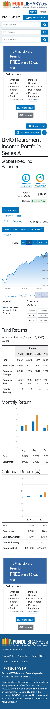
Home (4, 17)
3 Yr (29, 242)
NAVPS (7, 235)
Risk (19, 215)
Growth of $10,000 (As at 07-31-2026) (23, 229)
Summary (17, 221)
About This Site (10, 661)
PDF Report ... (35, 126)
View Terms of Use (29, 685)
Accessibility (24, 656)
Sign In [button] (33, 12)
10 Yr (41, 242)
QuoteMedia (42, 682)
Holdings (8, 215)
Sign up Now (26, 107)
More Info (27, 115)
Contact (24, 661)
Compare (43, 311)
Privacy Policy (8, 656)
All (46, 242)
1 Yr (23, 242)
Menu (15, 17)
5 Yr (34, 242)
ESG (6, 221)
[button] (44, 24)
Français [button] (43, 12)
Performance (10, 210)
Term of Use (38, 656)
